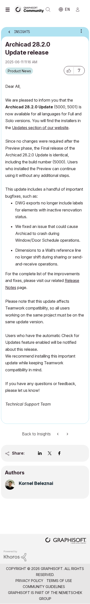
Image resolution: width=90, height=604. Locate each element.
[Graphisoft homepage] (65, 541)
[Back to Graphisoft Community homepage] (30, 9)
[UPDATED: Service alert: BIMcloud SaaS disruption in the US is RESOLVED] (58, 434)
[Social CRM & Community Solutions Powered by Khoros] (15, 555)
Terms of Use (59, 580)
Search (48, 9)
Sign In (79, 9)
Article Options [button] (81, 31)
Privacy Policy (29, 580)
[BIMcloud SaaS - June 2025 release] (67, 434)
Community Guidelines (44, 586)
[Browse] (9, 9)
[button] (69, 70)
